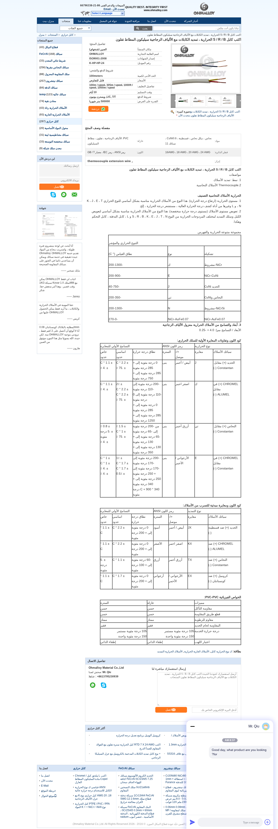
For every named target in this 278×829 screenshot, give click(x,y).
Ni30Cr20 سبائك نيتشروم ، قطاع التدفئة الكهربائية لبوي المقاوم (183, 789)
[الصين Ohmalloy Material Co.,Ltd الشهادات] (48, 236)
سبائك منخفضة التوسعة (57, 141)
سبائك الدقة (51, 87)
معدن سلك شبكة (52, 148)
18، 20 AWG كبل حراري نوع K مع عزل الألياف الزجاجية (93, 797)
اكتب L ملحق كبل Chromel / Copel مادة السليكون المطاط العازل (91, 779)
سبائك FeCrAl (127, 768)
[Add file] (268, 822)
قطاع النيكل (51, 47)
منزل (41, 34)
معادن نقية (50, 101)
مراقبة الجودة (132, 21)
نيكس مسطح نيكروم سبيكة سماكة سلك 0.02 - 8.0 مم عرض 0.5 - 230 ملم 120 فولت (183, 799)
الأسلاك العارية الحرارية (196, 651)
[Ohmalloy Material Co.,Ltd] (212, 8)
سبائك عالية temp (52, 94)
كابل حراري (67, 34)
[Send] (192, 822)
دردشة (95, 109)
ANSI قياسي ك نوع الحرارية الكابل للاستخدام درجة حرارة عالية (93, 789)
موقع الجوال (47, 795)
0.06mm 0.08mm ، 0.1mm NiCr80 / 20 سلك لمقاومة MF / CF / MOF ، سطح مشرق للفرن (182, 810)
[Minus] (192, 726)
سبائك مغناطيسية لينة (57, 134)
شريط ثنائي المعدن (55, 60)
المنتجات (53, 34)
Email (107, 9)
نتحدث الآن (118, 9)
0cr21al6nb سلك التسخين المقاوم (135, 789)
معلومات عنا (84, 21)
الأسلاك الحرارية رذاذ (56, 107)
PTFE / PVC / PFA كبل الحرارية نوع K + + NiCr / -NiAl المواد (92, 805)
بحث (145, 28)
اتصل (57, 186)
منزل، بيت (48, 21)
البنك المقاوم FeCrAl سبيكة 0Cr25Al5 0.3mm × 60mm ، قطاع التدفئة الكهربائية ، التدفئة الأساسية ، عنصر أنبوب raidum (137, 812)
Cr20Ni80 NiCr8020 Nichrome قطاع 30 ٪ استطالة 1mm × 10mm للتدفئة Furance (183, 779)
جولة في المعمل (108, 21)
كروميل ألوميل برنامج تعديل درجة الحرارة (138, 735)
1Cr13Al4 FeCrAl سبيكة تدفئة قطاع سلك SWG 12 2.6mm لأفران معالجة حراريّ (137, 799)
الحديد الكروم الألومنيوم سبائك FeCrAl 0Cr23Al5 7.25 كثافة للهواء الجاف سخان (136, 779)
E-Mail (45, 785)
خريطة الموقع (48, 790)
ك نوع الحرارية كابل (221, 651)
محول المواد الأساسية (56, 128)
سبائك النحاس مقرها (57, 67)
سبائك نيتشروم (54, 80)
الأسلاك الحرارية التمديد (169, 651)
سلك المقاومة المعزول (57, 74)
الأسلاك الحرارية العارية (57, 114)
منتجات (66, 21)
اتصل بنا (151, 21)
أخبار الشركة (191, 21)
